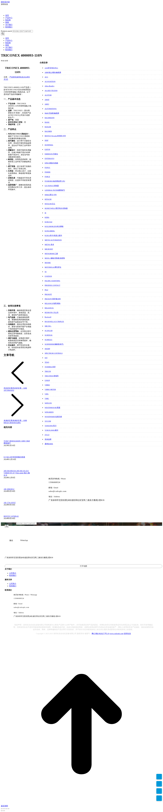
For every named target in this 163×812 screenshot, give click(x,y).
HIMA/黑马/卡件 (51, 195)
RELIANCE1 (49, 308)
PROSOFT (48, 294)
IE (45, 213)
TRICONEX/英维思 (52, 376)
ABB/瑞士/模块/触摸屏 (53, 72)
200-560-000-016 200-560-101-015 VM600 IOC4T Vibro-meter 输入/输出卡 (17, 473)
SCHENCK (48, 335)
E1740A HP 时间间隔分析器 (14, 457)
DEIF (46, 140)
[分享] (4, 808)
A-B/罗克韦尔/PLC (51, 68)
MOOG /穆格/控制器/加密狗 (55, 258)
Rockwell (48, 317)
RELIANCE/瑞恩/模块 (52, 303)
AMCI (47, 104)
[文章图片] (10, 439)
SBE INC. (48, 326)
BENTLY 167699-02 (11, 516)
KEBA (47, 217)
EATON (47, 149)
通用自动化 (49, 444)
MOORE (48, 263)
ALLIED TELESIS (51, 90)
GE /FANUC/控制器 (52, 186)
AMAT (47, 100)
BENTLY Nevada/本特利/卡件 (55, 136)
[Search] (3, 33)
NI (45, 272)
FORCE (47, 177)
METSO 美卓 (49, 244)
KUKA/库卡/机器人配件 (53, 235)
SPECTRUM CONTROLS (54, 353)
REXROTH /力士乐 (51, 312)
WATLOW (48, 403)
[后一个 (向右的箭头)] (4, 810)
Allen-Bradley (49, 86)
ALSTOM (48, 95)
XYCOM (48, 421)
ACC (46, 77)
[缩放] (8, 808)
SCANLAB (48, 330)
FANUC (47, 167)
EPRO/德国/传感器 (51, 163)
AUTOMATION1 (51, 109)
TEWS (47, 362)
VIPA (46, 394)
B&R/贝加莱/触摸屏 (52, 113)
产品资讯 (13, 77)
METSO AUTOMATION (53, 240)
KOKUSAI (48, 222)
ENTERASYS (49, 158)
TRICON (48, 371)
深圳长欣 (127, 633)
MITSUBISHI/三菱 (51, 254)
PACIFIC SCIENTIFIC (52, 281)
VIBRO (47, 385)
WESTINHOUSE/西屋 (52, 407)
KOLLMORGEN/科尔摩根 (54, 226)
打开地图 (83, 566)
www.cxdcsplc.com (116, 633)
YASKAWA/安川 (50, 426)
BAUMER (48, 131)
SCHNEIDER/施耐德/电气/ (54, 344)
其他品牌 (48, 439)
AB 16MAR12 (9, 489)
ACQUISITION (50, 81)
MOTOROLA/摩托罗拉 (53, 267)
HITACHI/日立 (50, 204)
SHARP (47, 349)
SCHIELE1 (48, 340)
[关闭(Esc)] (2, 808)
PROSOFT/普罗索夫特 (53, 299)
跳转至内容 (5, 2)
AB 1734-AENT (10, 503)
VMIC (47, 398)
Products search (6, 31)
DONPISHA (49, 145)
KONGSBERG (50, 231)
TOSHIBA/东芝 (50, 367)
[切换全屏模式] (6, 808)
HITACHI (48, 199)
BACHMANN (49, 118)
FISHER (47, 172)
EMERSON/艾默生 (51, 154)
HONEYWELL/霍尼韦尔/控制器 (56, 208)
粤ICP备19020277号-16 (100, 633)
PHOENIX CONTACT (52, 285)
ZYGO (47, 435)
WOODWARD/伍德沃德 (53, 417)
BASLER (48, 127)
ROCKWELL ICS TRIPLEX (54, 321)
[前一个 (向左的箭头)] (2, 810)
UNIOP (47, 380)
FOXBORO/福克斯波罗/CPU (55, 181)
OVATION (48, 276)
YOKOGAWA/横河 (51, 430)
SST (46, 358)
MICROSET (49, 249)
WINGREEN (49, 412)
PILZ (46, 290)
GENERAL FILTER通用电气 (55, 190)
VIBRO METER (50, 389)
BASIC (47, 122)
